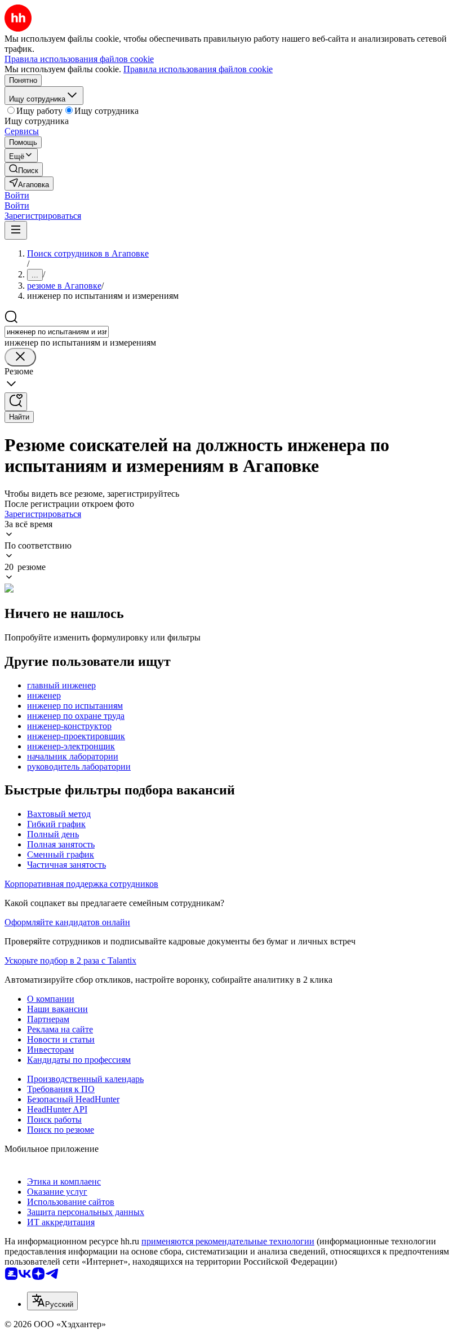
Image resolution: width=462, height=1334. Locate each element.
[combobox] (57, 332)
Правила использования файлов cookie (198, 69)
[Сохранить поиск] (16, 401)
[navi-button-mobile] (16, 230)
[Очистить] (20, 357)
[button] (17, 195)
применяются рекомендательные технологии (227, 1241)
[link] (24, 169)
